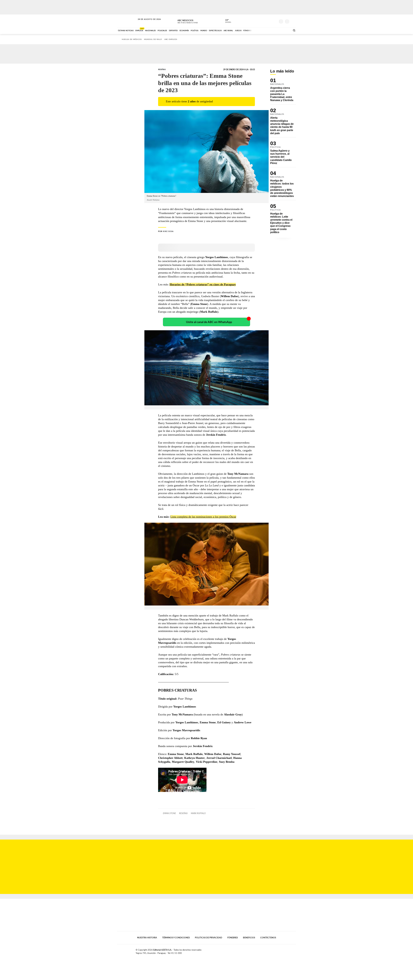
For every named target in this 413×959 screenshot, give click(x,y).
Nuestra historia (147, 938)
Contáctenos (268, 938)
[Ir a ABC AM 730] (271, 30)
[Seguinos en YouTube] (270, 21)
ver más (226, 21)
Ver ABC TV (193, 21)
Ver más (283, 91)
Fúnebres (232, 938)
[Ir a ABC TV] (262, 30)
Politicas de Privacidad (208, 938)
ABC (127, 21)
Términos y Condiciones (176, 938)
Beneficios (249, 938)
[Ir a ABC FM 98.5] (284, 30)
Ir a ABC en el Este (146, 22)
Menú (293, 21)
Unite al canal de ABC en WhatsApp (209, 322)
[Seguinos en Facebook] (260, 21)
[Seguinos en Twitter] (265, 21)
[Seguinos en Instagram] (274, 21)
